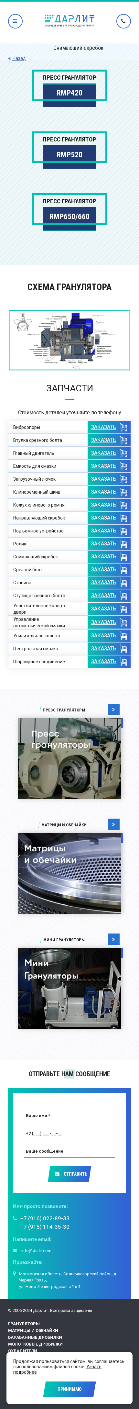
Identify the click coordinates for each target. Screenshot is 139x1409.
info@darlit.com (35, 1250)
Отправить (75, 1174)
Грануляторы (24, 1323)
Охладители (22, 1350)
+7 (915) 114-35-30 (45, 1227)
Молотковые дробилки (35, 1344)
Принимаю (70, 1389)
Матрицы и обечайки (33, 1330)
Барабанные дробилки (35, 1337)
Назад (19, 58)
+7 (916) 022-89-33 (45, 1218)
